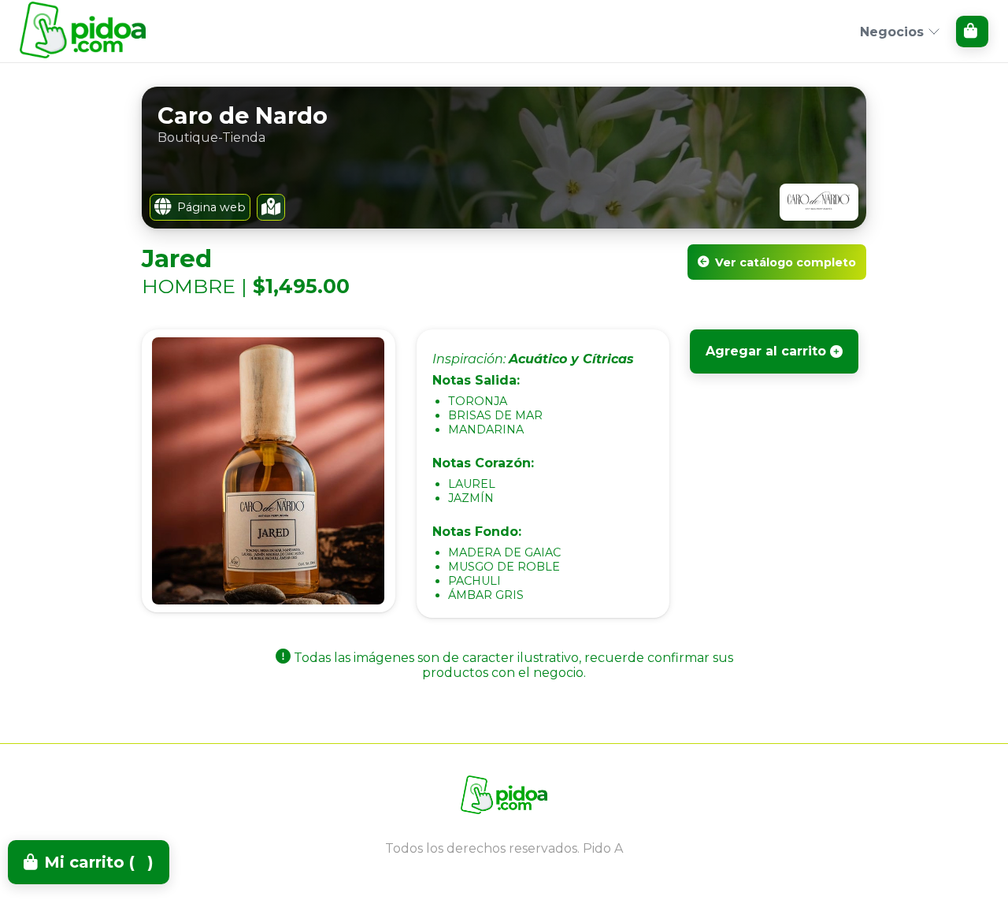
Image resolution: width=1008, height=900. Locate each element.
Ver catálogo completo (785, 262)
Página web (211, 207)
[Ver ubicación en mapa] (271, 207)
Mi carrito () (99, 862)
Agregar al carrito (766, 351)
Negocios (892, 31)
